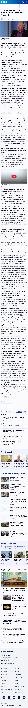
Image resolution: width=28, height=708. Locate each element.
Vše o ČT (3, 692)
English (2, 705)
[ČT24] (4, 2)
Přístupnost (19, 705)
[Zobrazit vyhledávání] (23, 2)
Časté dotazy (18, 689)
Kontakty (17, 692)
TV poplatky (4, 674)
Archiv (3, 405)
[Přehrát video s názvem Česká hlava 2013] (14, 176)
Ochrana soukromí (10, 705)
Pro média (17, 668)
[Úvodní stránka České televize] (7, 651)
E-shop (3, 686)
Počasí (3, 683)
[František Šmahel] (14, 29)
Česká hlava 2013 (5, 184)
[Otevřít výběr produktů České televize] (26, 2)
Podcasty (3, 680)
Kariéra (16, 683)
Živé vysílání (4, 671)
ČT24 (2, 18)
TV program (4, 668)
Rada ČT (17, 680)
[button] (14, 176)
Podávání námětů (19, 686)
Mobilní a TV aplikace (6, 689)
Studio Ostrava (18, 677)
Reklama (17, 671)
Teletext (3, 677)
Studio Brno (18, 674)
